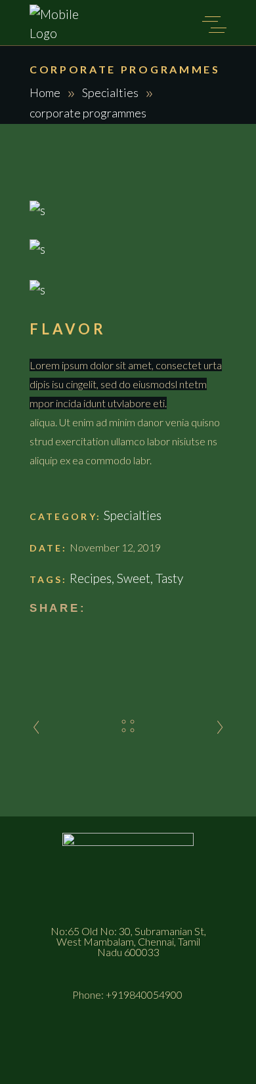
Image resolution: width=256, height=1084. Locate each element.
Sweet (133, 578)
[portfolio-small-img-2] (128, 248)
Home (45, 92)
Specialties (110, 92)
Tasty (169, 578)
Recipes (91, 578)
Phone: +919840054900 (128, 994)
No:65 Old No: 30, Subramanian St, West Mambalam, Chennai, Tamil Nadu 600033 (128, 941)
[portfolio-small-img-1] (128, 210)
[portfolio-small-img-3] (128, 289)
